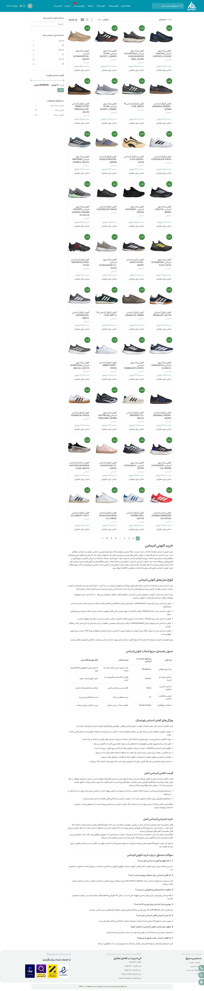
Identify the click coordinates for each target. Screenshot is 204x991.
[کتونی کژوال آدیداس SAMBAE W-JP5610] (79, 398)
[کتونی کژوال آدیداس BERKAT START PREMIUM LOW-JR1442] (79, 89)
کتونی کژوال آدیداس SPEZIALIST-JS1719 (162, 314)
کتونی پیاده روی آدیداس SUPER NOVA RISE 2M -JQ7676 (79, 365)
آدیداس (168, 60)
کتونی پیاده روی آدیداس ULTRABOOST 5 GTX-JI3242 (161, 262)
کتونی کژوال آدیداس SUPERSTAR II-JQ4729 (135, 515)
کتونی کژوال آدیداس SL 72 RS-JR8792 (134, 105)
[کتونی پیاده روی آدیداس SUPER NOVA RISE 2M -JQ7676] (79, 348)
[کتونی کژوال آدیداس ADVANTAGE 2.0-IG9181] (106, 448)
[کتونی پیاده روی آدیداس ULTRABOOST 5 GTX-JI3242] (161, 245)
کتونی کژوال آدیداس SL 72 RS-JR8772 (107, 314)
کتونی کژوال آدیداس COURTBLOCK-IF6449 (107, 208)
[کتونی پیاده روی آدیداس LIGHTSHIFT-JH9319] (134, 192)
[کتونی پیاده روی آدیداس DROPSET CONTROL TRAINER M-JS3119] (79, 192)
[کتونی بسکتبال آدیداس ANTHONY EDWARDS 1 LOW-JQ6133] (79, 448)
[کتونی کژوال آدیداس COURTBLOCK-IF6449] (106, 192)
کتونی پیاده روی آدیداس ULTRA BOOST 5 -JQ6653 (108, 53)
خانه (170, 19)
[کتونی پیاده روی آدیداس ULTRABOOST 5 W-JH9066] (161, 448)
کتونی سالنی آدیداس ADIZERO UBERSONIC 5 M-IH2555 (161, 515)
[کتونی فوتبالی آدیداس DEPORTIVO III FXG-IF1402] (79, 245)
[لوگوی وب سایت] (191, 6)
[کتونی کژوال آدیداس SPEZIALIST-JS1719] (161, 298)
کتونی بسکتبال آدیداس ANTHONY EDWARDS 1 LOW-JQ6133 (79, 465)
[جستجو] (30, 6)
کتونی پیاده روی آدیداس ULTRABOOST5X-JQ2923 (81, 55)
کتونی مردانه (59, 115)
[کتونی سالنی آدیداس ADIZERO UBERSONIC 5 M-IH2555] (161, 498)
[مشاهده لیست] (91, 20)
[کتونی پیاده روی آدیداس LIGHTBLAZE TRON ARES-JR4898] (106, 398)
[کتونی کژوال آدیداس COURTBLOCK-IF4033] (161, 142)
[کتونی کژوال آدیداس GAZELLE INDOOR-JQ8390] (106, 142)
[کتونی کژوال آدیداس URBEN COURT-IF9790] (106, 348)
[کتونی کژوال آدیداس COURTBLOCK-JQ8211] (79, 298)
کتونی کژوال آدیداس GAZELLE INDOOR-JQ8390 (108, 159)
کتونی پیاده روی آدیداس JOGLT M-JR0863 (163, 209)
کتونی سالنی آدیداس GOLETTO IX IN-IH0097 (135, 262)
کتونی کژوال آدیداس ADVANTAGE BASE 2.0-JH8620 (108, 515)
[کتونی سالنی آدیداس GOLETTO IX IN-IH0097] (134, 245)
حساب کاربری (195, 966)
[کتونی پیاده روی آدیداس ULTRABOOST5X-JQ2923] (79, 36)
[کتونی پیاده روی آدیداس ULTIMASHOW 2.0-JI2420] (106, 245)
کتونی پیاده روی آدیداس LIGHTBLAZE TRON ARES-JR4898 (107, 415)
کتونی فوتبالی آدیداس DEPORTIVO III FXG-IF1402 (80, 262)
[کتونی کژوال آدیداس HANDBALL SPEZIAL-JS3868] (161, 89)
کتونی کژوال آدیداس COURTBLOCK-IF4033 (161, 158)
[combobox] (47, 24)
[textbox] (47, 24)
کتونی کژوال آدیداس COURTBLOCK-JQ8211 (80, 315)
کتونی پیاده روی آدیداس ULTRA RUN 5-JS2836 (134, 465)
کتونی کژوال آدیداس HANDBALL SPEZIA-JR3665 (162, 415)
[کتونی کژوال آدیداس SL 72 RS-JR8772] (106, 298)
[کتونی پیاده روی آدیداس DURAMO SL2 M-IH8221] (161, 348)
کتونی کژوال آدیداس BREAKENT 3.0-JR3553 (135, 415)
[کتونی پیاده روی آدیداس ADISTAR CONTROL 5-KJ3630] (161, 36)
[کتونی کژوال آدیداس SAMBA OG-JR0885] (134, 298)
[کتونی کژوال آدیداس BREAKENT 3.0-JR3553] (134, 398)
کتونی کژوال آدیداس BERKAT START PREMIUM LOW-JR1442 (80, 108)
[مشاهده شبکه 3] (87, 20)
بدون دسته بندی (57, 105)
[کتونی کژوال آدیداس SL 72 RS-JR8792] (134, 89)
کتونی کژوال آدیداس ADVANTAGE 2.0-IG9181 (108, 465)
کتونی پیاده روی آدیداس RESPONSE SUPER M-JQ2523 (80, 159)
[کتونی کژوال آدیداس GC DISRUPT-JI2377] (79, 498)
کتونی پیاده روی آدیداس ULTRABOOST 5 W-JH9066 (161, 465)
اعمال (60, 90)
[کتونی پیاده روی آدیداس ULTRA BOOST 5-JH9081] (106, 89)
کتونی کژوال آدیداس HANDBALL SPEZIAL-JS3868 (161, 106)
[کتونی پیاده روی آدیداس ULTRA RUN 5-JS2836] (134, 448)
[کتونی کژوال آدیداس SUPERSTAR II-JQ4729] (134, 498)
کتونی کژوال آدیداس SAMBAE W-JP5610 (80, 414)
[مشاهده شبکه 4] (82, 20)
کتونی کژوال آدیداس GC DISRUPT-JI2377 (80, 514)
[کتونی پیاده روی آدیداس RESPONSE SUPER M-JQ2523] (79, 142)
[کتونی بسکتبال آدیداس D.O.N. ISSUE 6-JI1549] (134, 142)
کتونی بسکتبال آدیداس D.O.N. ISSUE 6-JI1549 (134, 159)
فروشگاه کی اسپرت (193, 970)
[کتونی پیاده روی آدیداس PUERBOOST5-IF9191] (134, 348)
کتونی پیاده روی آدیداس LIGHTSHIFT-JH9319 (134, 209)
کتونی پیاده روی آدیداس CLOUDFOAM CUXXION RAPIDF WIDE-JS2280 (134, 55)
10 (107, 538)
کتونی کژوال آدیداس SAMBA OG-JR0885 (134, 314)
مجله (198, 974)
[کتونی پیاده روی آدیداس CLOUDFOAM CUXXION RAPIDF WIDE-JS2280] (134, 36)
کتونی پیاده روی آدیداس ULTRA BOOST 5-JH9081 (108, 106)
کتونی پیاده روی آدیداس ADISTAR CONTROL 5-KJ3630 (162, 53)
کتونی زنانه (59, 110)
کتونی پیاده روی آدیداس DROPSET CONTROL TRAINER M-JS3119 (80, 211)
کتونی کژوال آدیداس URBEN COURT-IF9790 (108, 365)
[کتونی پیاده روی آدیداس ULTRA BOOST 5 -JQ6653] (106, 36)
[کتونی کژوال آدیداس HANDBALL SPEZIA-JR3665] (161, 398)
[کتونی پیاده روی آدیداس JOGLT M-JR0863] (161, 192)
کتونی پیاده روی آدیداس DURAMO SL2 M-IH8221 (161, 365)
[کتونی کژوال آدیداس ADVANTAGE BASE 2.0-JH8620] (106, 498)
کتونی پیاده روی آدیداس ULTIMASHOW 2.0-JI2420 (108, 264)
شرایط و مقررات (194, 962)
